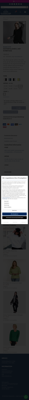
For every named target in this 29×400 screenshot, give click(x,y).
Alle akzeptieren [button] (14, 214)
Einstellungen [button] (4, 198)
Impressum (23, 222)
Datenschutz (15, 222)
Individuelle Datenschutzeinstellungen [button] (14, 217)
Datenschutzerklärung (6, 197)
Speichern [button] (14, 210)
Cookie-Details (6, 222)
